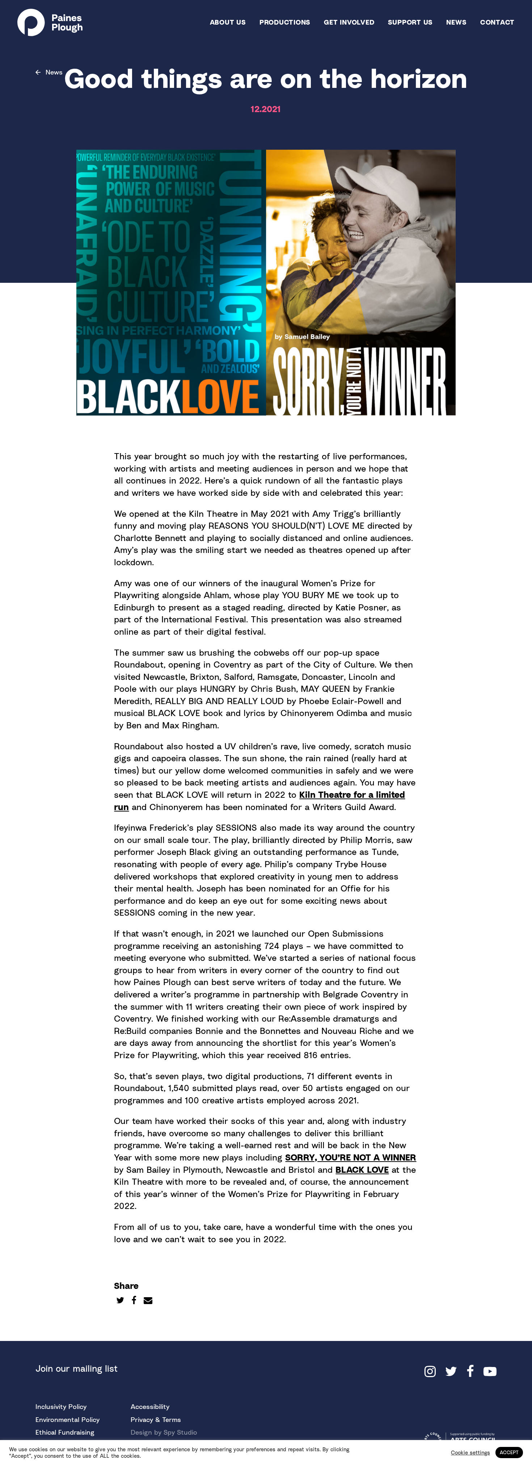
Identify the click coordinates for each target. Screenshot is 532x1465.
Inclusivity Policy (60, 1406)
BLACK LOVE (362, 1169)
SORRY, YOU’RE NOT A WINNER (350, 1157)
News (456, 22)
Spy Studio (180, 1432)
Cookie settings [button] (470, 1452)
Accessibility (150, 1406)
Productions (285, 22)
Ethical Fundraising (64, 1432)
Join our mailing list (76, 1368)
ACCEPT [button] (509, 1452)
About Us (228, 22)
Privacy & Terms (156, 1419)
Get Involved (349, 22)
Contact (497, 22)
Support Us (410, 22)
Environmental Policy (67, 1419)
